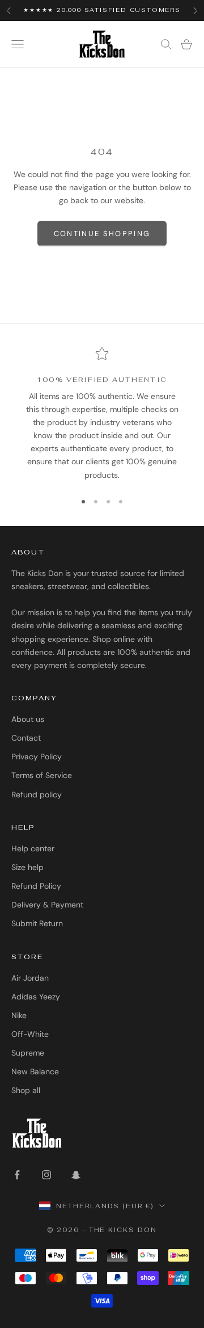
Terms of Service (41, 775)
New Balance (35, 1071)
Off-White (30, 1034)
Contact (26, 738)
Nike (19, 1015)
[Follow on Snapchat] (76, 1174)
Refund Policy (36, 886)
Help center (32, 848)
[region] (102, 414)
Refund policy (36, 794)
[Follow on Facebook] (17, 1174)
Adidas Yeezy (35, 996)
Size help (27, 867)
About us (27, 719)
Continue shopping (102, 233)
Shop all (25, 1090)
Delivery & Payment (47, 905)
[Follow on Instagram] (46, 1174)
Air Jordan (30, 978)
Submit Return (37, 923)
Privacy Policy (36, 756)
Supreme (27, 1053)
